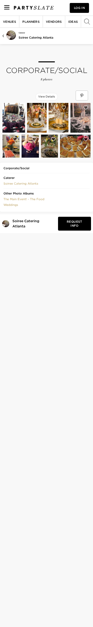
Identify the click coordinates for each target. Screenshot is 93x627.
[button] (20, 183)
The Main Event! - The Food (23, 199)
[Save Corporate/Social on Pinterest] (82, 95)
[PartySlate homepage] (34, 8)
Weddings (10, 205)
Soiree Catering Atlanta (36, 37)
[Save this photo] (20, 107)
